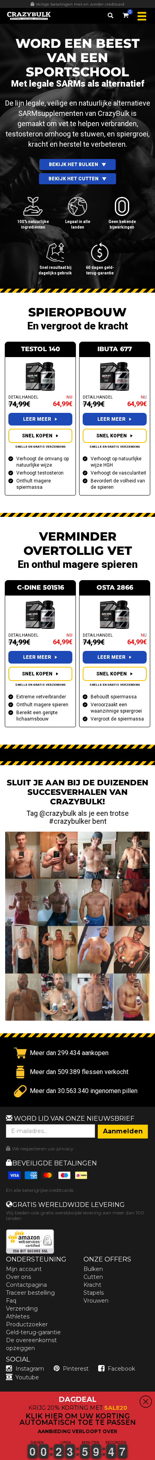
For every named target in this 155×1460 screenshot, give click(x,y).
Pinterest (76, 1368)
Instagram (29, 1368)
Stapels (93, 1292)
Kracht (92, 1284)
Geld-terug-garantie (33, 1332)
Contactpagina (26, 1284)
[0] (125, 14)
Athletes (17, 1316)
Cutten (93, 1276)
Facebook (121, 1368)
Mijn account (24, 1269)
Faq (11, 1300)
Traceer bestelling (30, 1292)
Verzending (22, 1308)
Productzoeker (27, 1324)
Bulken (93, 1269)
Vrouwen (95, 1300)
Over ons (18, 1276)
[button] (0, 1455)
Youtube (27, 1377)
